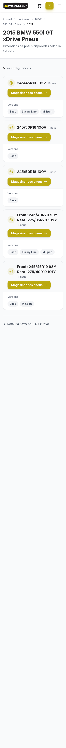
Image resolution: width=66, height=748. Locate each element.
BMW (38, 19)
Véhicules (23, 19)
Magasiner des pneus (27, 93)
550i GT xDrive (12, 24)
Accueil (7, 19)
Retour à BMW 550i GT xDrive (28, 324)
